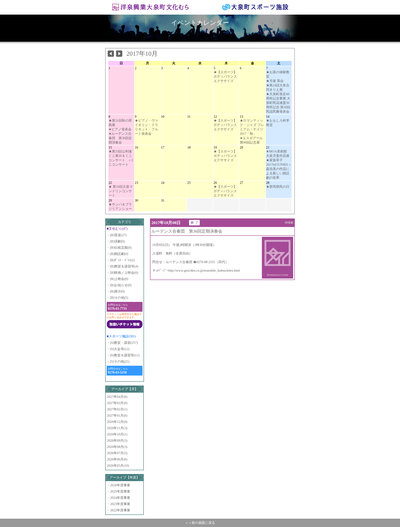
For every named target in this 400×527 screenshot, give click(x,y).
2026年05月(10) (118, 465)
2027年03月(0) (117, 403)
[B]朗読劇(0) (119, 254)
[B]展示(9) (117, 291)
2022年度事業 (120, 510)
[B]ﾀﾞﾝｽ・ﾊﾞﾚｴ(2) (122, 260)
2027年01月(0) (117, 415)
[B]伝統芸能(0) (120, 247)
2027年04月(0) (117, 396)
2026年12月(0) (117, 422)
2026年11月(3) (117, 428)
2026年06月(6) (117, 459)
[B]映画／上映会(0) (124, 272)
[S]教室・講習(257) (124, 342)
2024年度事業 (120, 497)
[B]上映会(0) (119, 279)
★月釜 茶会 (275, 81)
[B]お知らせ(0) (120, 285)
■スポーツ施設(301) (121, 336)
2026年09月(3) (117, 440)
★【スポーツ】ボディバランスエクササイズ (225, 76)
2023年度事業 (120, 504)
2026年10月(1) (117, 434)
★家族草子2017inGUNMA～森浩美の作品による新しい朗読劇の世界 (278, 168)
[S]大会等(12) (119, 349)
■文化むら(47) (117, 228)
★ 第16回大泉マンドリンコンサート (121, 191)
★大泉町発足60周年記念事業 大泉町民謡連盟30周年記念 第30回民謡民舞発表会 (278, 102)
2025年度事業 (120, 491)
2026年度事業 (120, 485)
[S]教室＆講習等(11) (124, 355)
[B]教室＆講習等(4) (124, 266)
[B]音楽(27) (118, 235)
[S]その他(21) (119, 361)
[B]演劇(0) (117, 241)
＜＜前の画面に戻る (200, 522)
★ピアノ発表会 (120, 129)
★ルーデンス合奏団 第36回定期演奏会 (120, 138)
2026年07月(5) (117, 453)
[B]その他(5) (119, 297)
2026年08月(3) (117, 447)
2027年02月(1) (117, 409)
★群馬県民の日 (277, 186)
